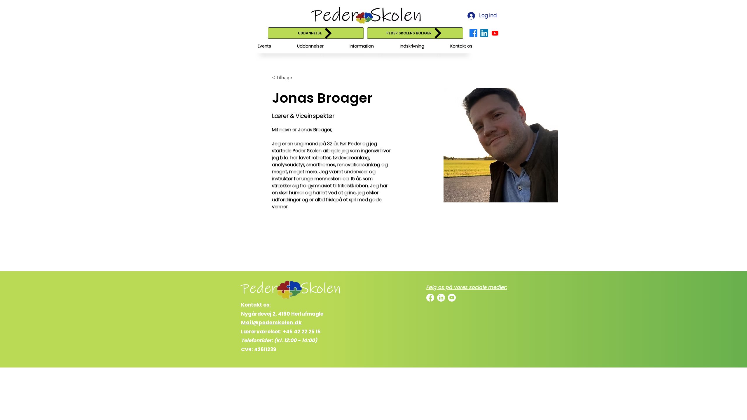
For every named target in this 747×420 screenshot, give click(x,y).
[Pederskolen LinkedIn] (484, 33)
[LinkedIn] (441, 298)
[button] (310, 46)
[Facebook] (430, 298)
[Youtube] (452, 298)
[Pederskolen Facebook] (473, 33)
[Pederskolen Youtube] (495, 33)
